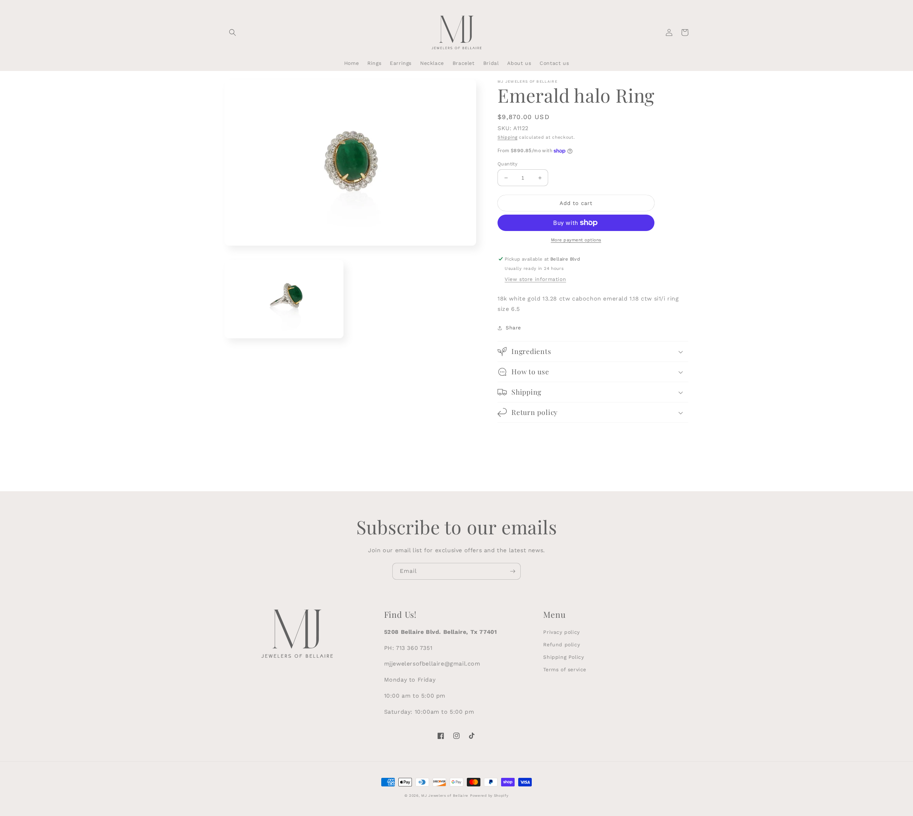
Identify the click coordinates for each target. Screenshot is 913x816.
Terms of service (564, 669)
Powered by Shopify (489, 795)
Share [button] (513, 327)
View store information (535, 279)
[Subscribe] (512, 571)
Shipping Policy (563, 657)
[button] (232, 32)
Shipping (507, 137)
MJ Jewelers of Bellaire (444, 795)
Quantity (507, 163)
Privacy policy (561, 632)
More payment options (576, 239)
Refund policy (561, 644)
